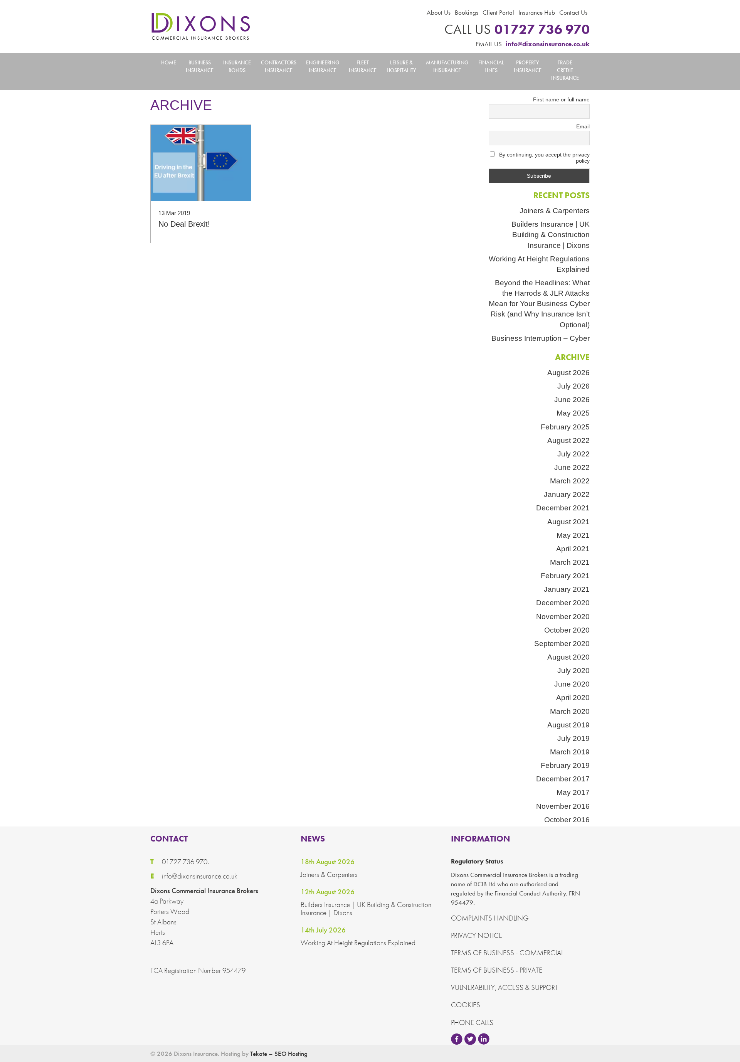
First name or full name (561, 99)
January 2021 (567, 589)
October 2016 (567, 820)
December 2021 (563, 508)
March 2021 (570, 562)
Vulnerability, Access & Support (504, 987)
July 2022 (573, 454)
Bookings (466, 12)
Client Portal (498, 12)
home (168, 62)
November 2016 (563, 806)
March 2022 (570, 481)
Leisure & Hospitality (401, 66)
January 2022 (567, 494)
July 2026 (573, 386)
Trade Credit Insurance (565, 70)
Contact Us (573, 12)
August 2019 (568, 725)
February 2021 (565, 576)
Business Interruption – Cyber (540, 338)
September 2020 (562, 644)
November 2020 (563, 617)
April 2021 (573, 549)
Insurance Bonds (237, 66)
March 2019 (570, 752)
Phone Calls (472, 1022)
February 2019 (565, 765)
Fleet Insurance (363, 66)
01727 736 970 (517, 29)
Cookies (465, 1005)
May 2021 (573, 535)
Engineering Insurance (322, 66)
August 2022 (568, 440)
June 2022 (572, 467)
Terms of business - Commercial (507, 953)
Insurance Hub (536, 12)
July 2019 (573, 738)
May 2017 (573, 792)
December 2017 (563, 779)
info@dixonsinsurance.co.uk (533, 44)
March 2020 (570, 711)
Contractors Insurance (278, 66)
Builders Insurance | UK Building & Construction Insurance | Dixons (550, 234)
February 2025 (565, 427)
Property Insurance (528, 66)
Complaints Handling (490, 918)
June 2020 (572, 684)
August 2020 (568, 657)
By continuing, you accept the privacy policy (544, 157)
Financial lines (491, 66)
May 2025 (573, 413)
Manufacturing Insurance (447, 66)
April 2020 (573, 697)
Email (583, 126)
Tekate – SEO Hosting (279, 1053)
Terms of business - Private (496, 970)
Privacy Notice (476, 935)
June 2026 (572, 400)
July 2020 (573, 670)
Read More (201, 221)
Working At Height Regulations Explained (539, 264)
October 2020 (567, 630)
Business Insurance (200, 66)
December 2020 (563, 603)
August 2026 (568, 373)
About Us (439, 12)
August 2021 (568, 522)
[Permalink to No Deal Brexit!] (201, 162)
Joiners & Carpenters (555, 211)
